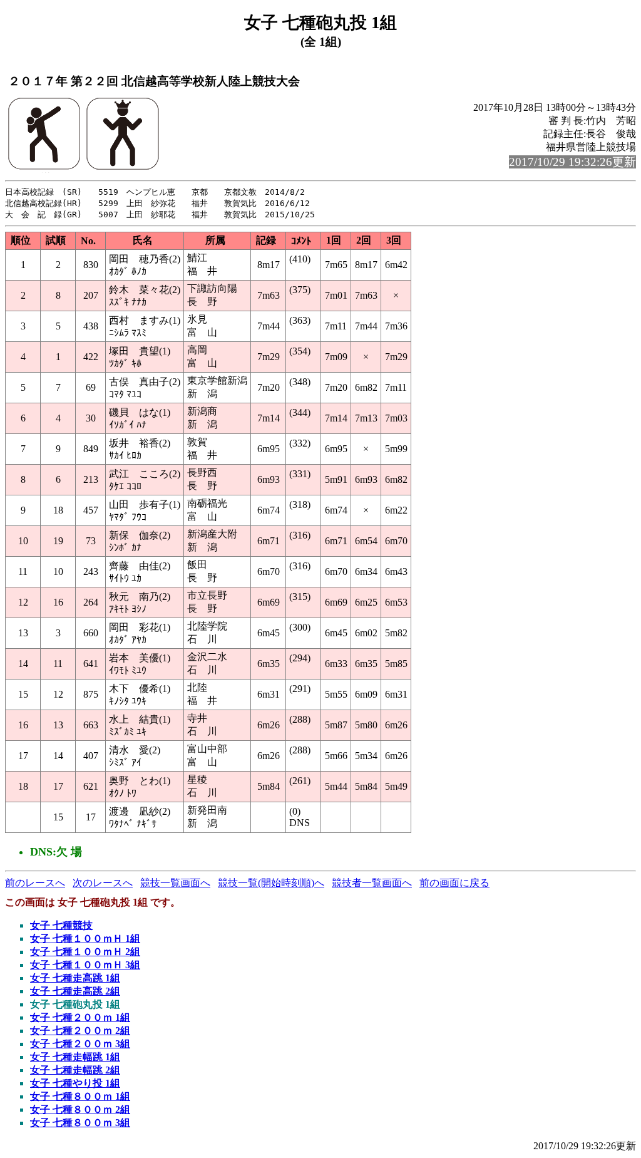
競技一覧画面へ (175, 882)
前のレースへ (35, 882)
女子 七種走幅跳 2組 (75, 1070)
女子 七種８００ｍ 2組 (80, 1109)
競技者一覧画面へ (372, 882)
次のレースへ (103, 882)
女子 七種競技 (61, 925)
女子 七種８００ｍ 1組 (80, 1096)
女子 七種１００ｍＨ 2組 (85, 951)
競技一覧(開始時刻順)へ (271, 882)
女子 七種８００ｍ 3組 (80, 1122)
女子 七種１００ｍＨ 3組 (85, 964)
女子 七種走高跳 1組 (75, 978)
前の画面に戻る (454, 882)
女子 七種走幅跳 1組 (75, 1057)
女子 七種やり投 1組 (75, 1083)
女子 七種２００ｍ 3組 (80, 1043)
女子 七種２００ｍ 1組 (80, 1017)
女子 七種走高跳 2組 (75, 991)
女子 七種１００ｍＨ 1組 (85, 938)
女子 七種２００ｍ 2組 (80, 1030)
